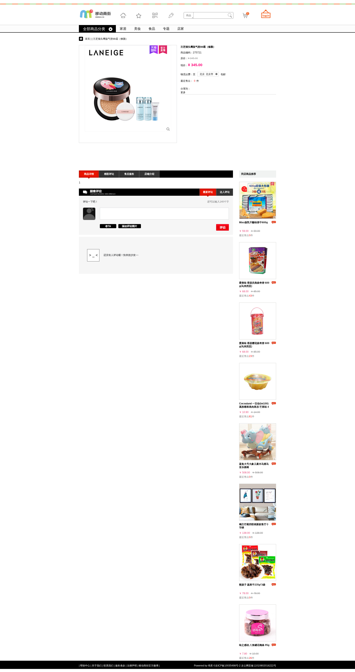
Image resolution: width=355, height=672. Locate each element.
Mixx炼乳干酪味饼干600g (253, 222)
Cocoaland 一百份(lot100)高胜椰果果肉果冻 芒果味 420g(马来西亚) (254, 407)
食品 (152, 28)
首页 (87, 38)
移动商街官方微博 (148, 665)
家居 (123, 28)
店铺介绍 (149, 174)
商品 (188, 15)
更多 (183, 92)
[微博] (170, 15)
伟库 (210, 665)
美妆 (137, 28)
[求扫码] (154, 15)
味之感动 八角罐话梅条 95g (254, 645)
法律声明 (132, 665)
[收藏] (139, 15)
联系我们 (108, 665)
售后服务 (129, 174)
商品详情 (89, 174)
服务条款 (120, 665)
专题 (166, 28)
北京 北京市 (206, 74)
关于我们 (97, 665)
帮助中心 (85, 665)
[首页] (123, 15)
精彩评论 (109, 174)
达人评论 (225, 192)
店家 (180, 28)
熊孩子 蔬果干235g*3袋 (252, 584)
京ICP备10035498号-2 (228, 665)
